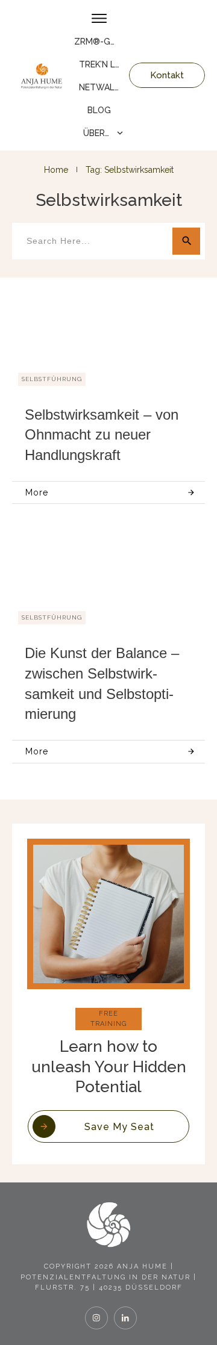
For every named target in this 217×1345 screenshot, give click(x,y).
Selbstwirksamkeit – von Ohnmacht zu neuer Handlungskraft (101, 434)
